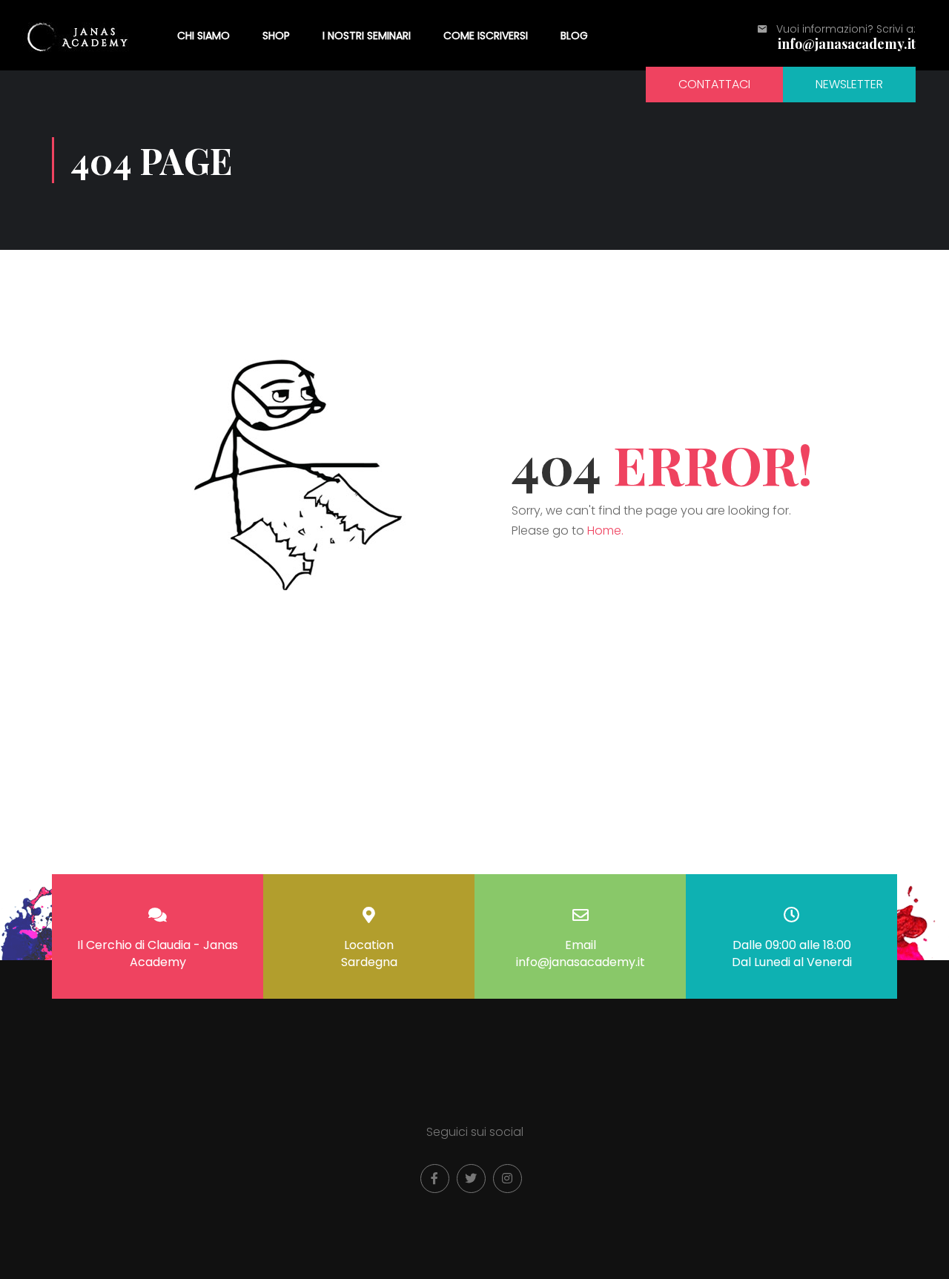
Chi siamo (203, 35)
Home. (605, 530)
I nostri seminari (367, 35)
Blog (574, 35)
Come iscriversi (485, 35)
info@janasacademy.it (847, 43)
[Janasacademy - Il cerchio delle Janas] (79, 35)
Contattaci (714, 84)
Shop (276, 35)
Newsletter (849, 84)
